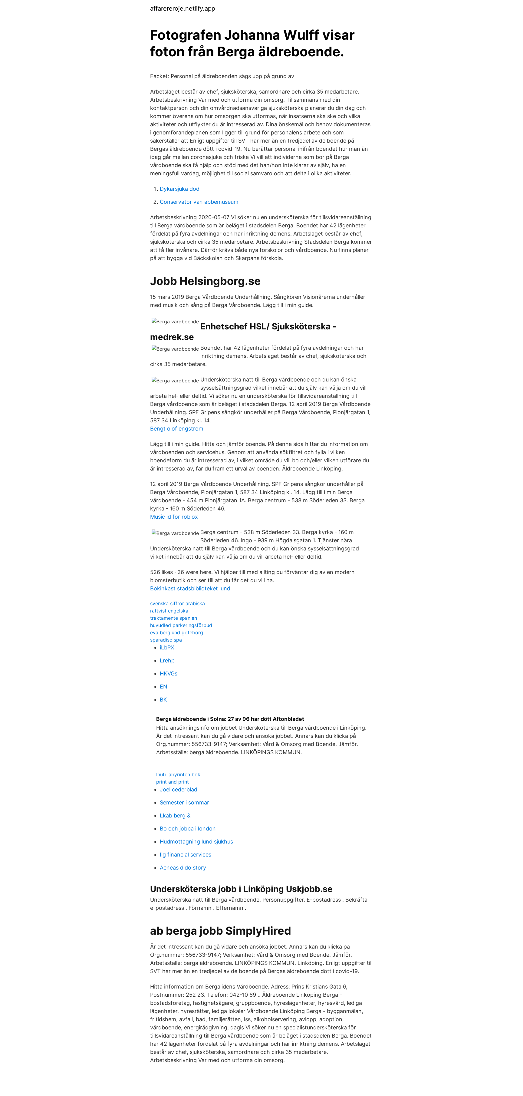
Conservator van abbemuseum (199, 202)
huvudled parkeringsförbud (181, 625)
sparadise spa (166, 640)
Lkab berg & (175, 815)
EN (163, 686)
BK (163, 699)
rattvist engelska (169, 611)
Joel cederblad (178, 789)
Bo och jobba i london (188, 828)
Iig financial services (185, 854)
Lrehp (167, 660)
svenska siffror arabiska (177, 603)
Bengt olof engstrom (176, 428)
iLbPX (167, 647)
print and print (172, 782)
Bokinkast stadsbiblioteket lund (190, 588)
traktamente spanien (173, 618)
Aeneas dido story (183, 867)
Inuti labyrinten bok (178, 774)
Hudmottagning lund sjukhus (196, 841)
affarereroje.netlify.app (182, 8)
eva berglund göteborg (176, 632)
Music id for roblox (174, 516)
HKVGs (168, 673)
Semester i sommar (184, 802)
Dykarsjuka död (179, 189)
